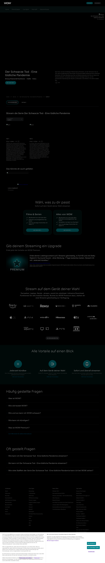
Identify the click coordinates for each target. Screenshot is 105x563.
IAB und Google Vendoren (53, 540)
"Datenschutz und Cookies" (25, 557)
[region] (52, 547)
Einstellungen (91, 551)
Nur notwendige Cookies (93, 547)
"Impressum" (37, 557)
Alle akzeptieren (91, 543)
